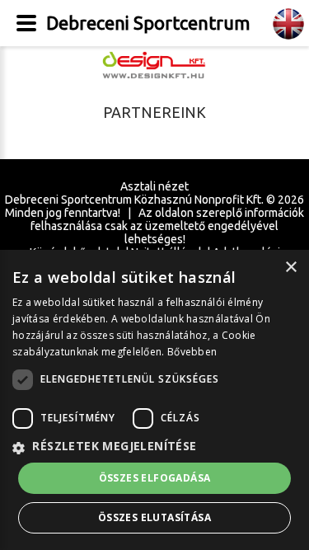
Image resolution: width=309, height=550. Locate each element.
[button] (154, 447)
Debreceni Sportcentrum (148, 22)
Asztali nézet (154, 186)
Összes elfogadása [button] (155, 478)
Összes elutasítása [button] (154, 517)
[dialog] (154, 400)
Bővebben (192, 352)
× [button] (290, 267)
